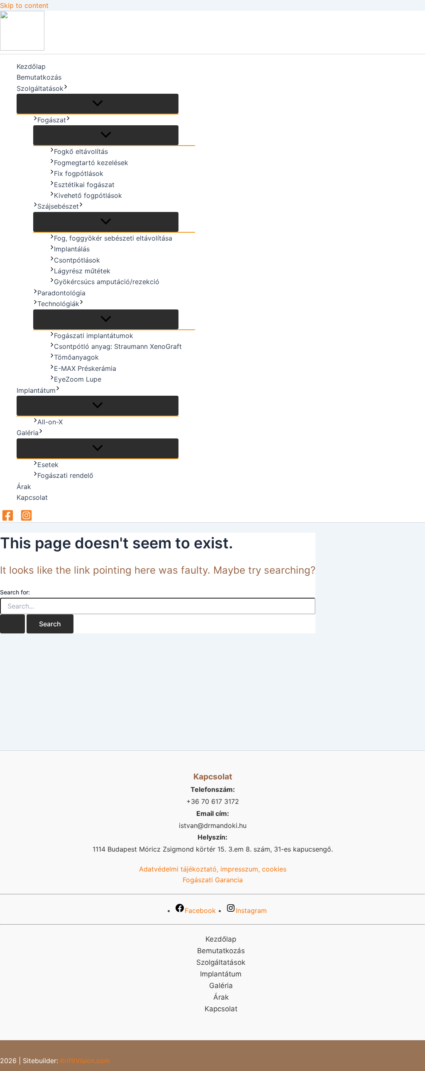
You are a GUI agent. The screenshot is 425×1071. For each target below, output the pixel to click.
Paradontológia (61, 293)
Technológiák (58, 303)
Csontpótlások (77, 260)
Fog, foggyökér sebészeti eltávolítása (113, 238)
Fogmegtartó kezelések (91, 162)
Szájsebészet (58, 206)
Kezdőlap (31, 66)
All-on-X (50, 422)
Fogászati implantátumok (93, 335)
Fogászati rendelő (65, 475)
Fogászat (51, 120)
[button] (66, 88)
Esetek (48, 464)
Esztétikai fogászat (84, 184)
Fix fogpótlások (78, 173)
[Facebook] (7, 519)
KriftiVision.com (85, 1060)
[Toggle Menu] (97, 104)
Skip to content (24, 5)
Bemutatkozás (39, 77)
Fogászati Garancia (213, 880)
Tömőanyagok (76, 357)
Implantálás (72, 249)
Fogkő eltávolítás (81, 151)
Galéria (28, 432)
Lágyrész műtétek (82, 271)
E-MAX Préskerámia (85, 368)
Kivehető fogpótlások (88, 195)
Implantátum (36, 390)
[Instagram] (26, 519)
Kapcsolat (32, 497)
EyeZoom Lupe (77, 379)
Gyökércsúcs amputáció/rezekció (106, 281)
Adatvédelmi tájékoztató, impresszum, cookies (212, 869)
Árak (24, 486)
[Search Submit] (12, 623)
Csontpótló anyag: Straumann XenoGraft (118, 346)
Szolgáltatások (40, 88)
